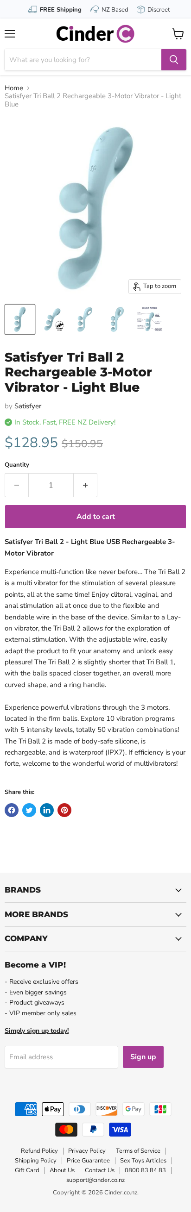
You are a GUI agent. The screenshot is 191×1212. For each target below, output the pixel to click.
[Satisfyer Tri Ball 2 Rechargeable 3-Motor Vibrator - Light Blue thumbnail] (20, 319)
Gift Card (27, 1170)
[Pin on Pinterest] (64, 810)
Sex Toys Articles (143, 1160)
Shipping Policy (36, 1160)
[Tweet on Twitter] (29, 810)
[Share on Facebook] (12, 810)
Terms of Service (138, 1151)
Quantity (17, 465)
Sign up (143, 1057)
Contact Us (100, 1170)
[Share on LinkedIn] (47, 810)
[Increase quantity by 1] (85, 485)
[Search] (173, 59)
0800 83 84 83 (145, 1170)
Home (14, 88)
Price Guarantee (88, 1160)
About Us (62, 1170)
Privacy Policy (87, 1151)
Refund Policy (39, 1151)
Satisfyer (27, 406)
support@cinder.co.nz (95, 1180)
